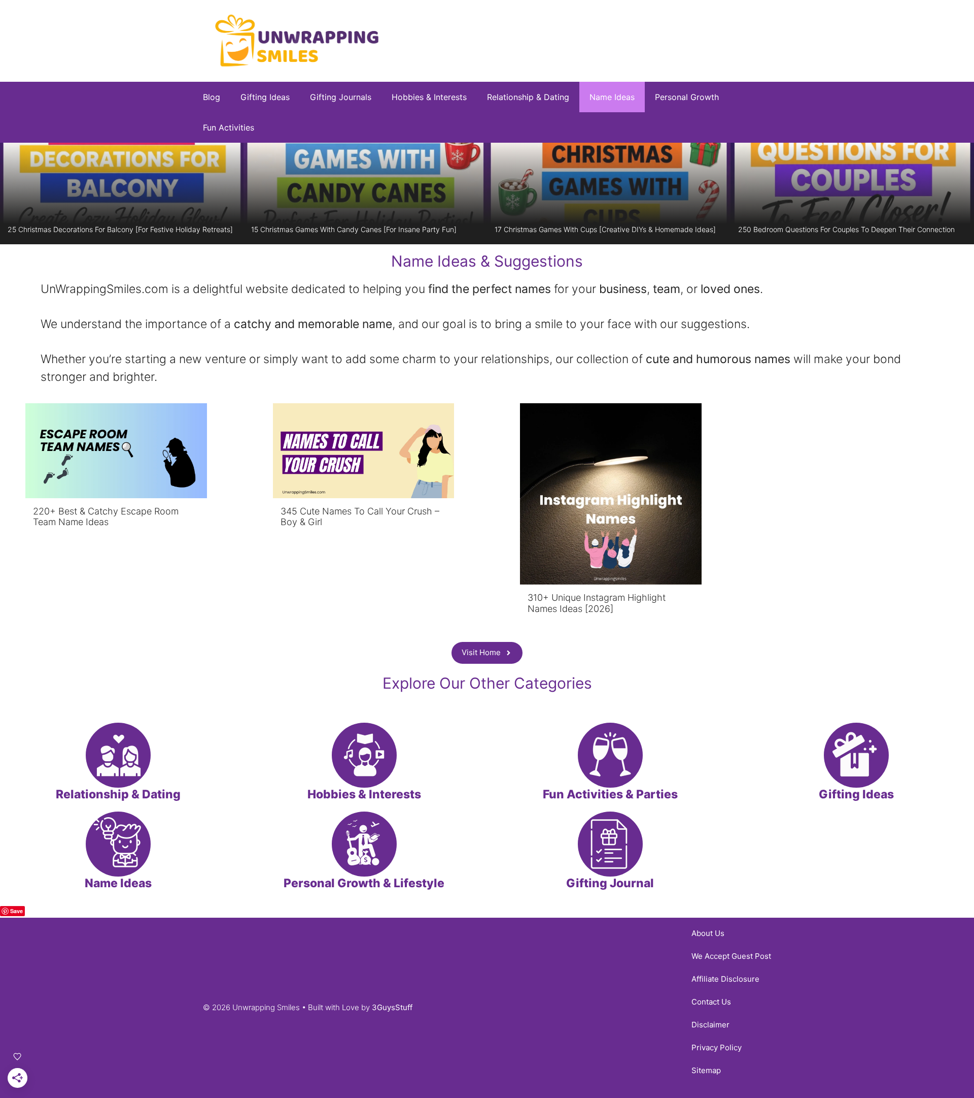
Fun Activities (228, 127)
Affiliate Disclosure (725, 979)
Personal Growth (687, 97)
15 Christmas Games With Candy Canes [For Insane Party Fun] (354, 229)
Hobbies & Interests (429, 97)
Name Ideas (612, 97)
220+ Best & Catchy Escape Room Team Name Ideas (106, 517)
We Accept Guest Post (731, 956)
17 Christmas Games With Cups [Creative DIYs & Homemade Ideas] (605, 229)
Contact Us (711, 1002)
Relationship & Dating (528, 97)
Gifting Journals (340, 97)
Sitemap (706, 1070)
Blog (211, 97)
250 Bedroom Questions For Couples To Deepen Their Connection (846, 229)
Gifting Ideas (265, 97)
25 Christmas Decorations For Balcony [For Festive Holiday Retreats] (120, 229)
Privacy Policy (716, 1047)
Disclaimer (710, 1024)
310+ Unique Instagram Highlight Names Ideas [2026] (597, 603)
